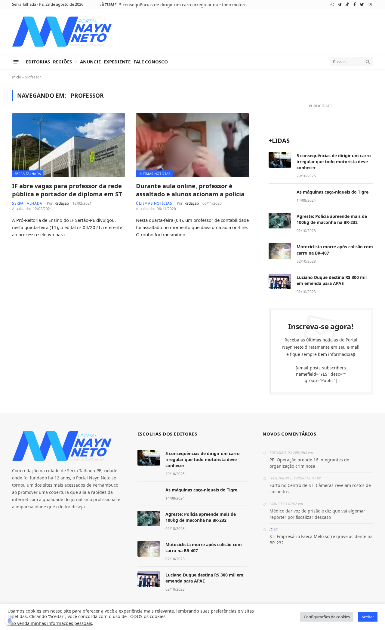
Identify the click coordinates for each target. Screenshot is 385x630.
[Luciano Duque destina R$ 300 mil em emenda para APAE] (280, 281)
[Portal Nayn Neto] (62, 32)
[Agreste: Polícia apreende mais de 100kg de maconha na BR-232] (280, 220)
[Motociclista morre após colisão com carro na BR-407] (280, 251)
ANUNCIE (90, 62)
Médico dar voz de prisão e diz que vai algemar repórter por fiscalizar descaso (317, 514)
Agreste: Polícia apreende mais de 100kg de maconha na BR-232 (332, 219)
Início (16, 77)
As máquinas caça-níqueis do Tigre (200, 5)
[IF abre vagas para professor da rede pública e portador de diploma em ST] (68, 145)
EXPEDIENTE (117, 62)
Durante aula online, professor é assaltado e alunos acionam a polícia (190, 190)
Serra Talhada (27, 173)
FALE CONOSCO (151, 62)
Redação (61, 203)
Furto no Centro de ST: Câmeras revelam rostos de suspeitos (320, 488)
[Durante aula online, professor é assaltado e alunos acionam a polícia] (192, 145)
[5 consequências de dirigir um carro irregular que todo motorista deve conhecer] (280, 160)
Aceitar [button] (368, 616)
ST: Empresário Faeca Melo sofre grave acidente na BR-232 (321, 540)
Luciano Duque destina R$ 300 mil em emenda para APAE (332, 280)
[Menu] (16, 61)
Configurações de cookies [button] (327, 616)
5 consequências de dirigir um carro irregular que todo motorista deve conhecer (334, 161)
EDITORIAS (38, 62)
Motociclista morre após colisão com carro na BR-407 (335, 249)
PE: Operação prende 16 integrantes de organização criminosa (309, 463)
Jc (271, 529)
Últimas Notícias (154, 173)
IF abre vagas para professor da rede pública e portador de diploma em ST (67, 190)
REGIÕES (62, 62)
